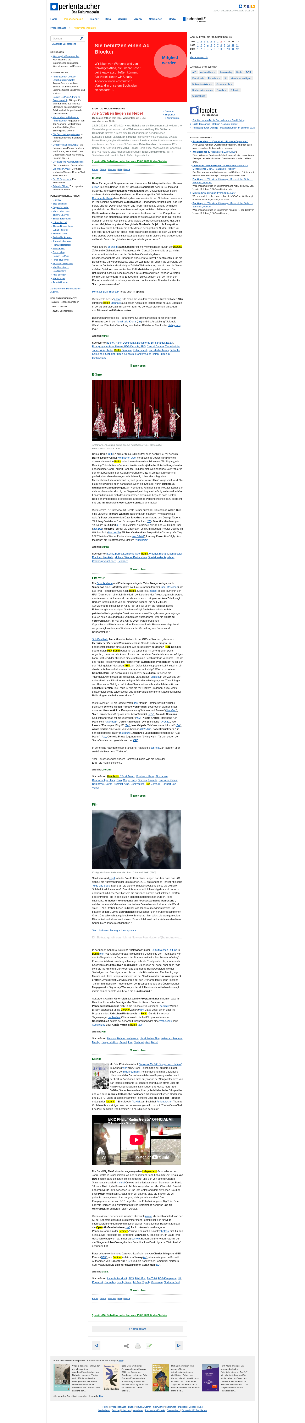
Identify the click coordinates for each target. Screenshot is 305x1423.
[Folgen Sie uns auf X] (244, 6)
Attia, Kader (106, 350)
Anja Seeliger (59, 274)
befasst (165, 1231)
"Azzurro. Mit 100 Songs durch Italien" (160, 1064)
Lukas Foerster (60, 230)
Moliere (119, 557)
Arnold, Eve (126, 1042)
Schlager (123, 561)
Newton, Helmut (116, 1038)
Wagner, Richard (158, 553)
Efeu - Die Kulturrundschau (108, 109)
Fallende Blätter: (61, 186)
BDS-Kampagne (167, 1278)
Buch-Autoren (144, 1407)
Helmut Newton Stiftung (164, 950)
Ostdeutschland (224, 84)
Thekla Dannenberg (63, 226)
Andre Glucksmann (62, 237)
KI (225, 78)
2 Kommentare (172, 118)
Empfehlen (170, 114)
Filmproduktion (110, 1042)
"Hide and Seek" (101, 885)
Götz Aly (57, 200)
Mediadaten (104, 1410)
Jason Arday (226, 72)
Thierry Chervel (60, 215)
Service (116, 1410)
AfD (194, 72)
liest (136, 703)
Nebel (154, 1042)
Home (53, 19)
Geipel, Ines (130, 780)
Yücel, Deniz (127, 776)
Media (172, 19)
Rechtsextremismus (202, 90)
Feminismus (214, 78)
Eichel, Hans (114, 342)
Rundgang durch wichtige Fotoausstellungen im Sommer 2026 (224, 127)
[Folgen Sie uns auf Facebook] (248, 6)
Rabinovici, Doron (102, 784)
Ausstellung (98, 1024)
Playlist (136, 1101)
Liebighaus (174, 325)
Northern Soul (172, 1282)
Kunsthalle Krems (126, 321)
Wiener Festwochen (135, 557)
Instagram (166, 1038)
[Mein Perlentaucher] (240, 6)
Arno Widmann (60, 282)
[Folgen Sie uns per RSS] (252, 6)
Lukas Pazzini (60, 222)
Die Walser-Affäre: (62, 169)
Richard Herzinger (62, 245)
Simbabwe (162, 776)
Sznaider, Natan (164, 342)
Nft (179, 1278)
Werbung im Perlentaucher (66, 56)
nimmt (148, 1216)
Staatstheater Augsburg (161, 557)
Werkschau (165, 1021)
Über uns (126, 1410)
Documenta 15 (145, 342)
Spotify (146, 1282)
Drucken (169, 111)
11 (233, 45)
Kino (108, 19)
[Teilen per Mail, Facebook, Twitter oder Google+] (126, 1346)
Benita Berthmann (62, 218)
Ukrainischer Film (150, 1038)
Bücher (94, 19)
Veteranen (157, 1282)
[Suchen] (82, 39)
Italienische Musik (117, 1278)
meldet (153, 590)
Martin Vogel (59, 278)
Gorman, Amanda (147, 780)
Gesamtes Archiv (199, 57)
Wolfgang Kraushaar (63, 263)
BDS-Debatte (131, 346)
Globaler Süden (114, 354)
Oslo (119, 780)
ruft (110, 454)
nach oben (139, 365)
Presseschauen (73, 19)
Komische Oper (135, 553)
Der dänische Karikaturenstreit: (68, 161)
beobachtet (114, 1017)
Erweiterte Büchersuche (64, 44)
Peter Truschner (61, 259)
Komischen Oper (127, 457)
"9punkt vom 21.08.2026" (214, 193)
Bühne (103, 169)
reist (101, 953)
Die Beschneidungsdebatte (66, 134)
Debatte (192, 1407)
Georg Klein (59, 252)
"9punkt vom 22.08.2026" (214, 152)
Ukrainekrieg (198, 96)
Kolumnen (171, 1407)
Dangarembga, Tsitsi (103, 780)
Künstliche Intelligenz (241, 78)
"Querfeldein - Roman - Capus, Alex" (220, 141)
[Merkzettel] (148, 1346)
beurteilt (112, 246)
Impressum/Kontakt (155, 1410)
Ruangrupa (98, 346)
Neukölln (108, 557)
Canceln (129, 354)
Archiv (138, 19)
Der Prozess (137, 784)
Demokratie (198, 78)
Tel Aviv (137, 1282)
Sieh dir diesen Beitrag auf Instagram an (114, 930)
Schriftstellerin (105, 583)
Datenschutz (173, 1410)
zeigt (112, 878)
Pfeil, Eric (140, 1278)
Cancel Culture (155, 346)
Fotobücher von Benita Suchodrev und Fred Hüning (218, 120)
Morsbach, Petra (145, 776)
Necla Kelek (59, 248)
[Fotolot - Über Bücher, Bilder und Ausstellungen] (204, 115)
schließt (155, 676)
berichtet (165, 1006)
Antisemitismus (114, 346)
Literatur (112, 169)
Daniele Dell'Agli (60, 256)
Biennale (112, 302)
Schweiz (235, 90)
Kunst (95, 169)
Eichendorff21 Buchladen (194, 1410)
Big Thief (152, 1278)
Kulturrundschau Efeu (85, 28)
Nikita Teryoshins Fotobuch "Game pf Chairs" (215, 124)
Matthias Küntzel (61, 267)
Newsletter (155, 19)
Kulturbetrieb (140, 350)
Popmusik (97, 1282)
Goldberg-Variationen (104, 561)
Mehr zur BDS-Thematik (105, 291)
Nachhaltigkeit (142, 1042)
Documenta (129, 342)
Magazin (122, 19)
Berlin (239, 72)
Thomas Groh (60, 233)
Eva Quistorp (59, 271)
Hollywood (133, 1038)
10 (228, 45)
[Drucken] (137, 1346)
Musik (127, 169)
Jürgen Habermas (62, 241)
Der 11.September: (62, 179)
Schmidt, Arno (121, 784)
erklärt (95, 187)
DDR (248, 72)
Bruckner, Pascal (168, 780)
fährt (124, 1068)
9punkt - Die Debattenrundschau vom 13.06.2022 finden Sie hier (129, 161)
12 (237, 45)
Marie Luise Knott (61, 211)
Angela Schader (61, 207)
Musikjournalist (131, 1071)
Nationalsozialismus (202, 84)
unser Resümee (169, 587)
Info (121, 1360)
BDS (143, 346)
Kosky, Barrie (114, 553)
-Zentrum (153, 784)
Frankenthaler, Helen (147, 354)
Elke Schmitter (60, 203)
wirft (141, 1009)
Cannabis (110, 1282)
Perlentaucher (164, 1101)
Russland (221, 90)
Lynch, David (124, 1282)
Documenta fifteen (102, 198)
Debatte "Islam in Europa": (66, 144)
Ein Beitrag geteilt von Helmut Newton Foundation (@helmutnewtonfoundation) (144, 937)
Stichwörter (159, 1407)
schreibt (155, 747)
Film (120, 169)
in (142, 1013)
